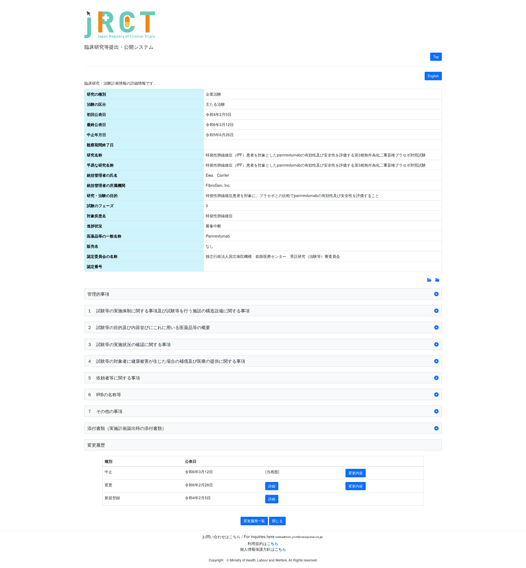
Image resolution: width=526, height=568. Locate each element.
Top (436, 56)
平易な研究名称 (100, 165)
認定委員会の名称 (102, 256)
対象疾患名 (96, 215)
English (433, 75)
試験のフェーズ (100, 205)
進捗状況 (94, 226)
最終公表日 (96, 124)
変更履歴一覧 (254, 520)
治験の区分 (96, 104)
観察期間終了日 (100, 144)
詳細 (271, 486)
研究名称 (94, 155)
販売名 (92, 246)
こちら (272, 543)
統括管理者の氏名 (102, 175)
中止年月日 (96, 134)
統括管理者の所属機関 (106, 185)
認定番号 (94, 266)
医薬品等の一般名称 (104, 236)
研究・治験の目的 (102, 195)
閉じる (277, 520)
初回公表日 (96, 114)
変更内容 (355, 472)
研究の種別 (96, 94)
